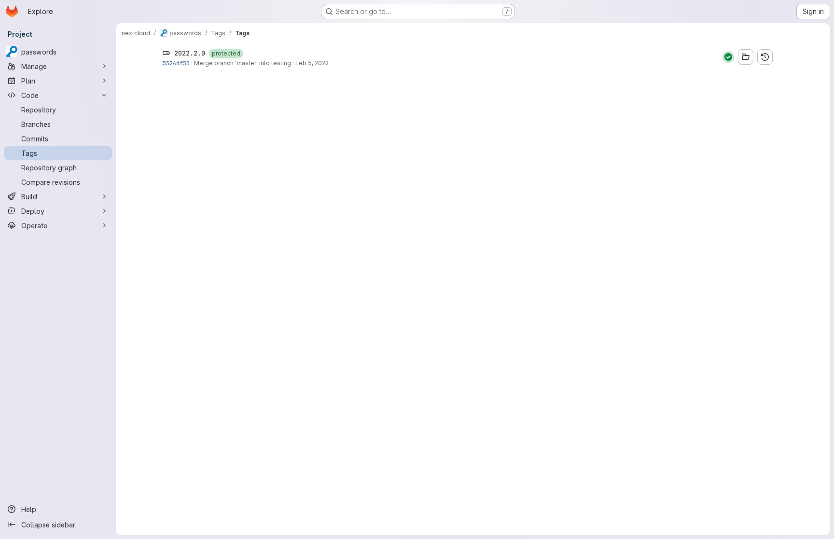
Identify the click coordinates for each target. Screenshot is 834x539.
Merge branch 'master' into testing (242, 63)
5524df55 (176, 63)
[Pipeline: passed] (728, 57)
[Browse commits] (765, 57)
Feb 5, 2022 (312, 63)
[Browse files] (745, 57)
